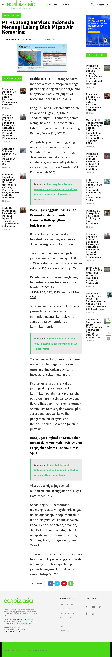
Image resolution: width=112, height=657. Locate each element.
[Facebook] (51, 583)
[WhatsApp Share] (108, 319)
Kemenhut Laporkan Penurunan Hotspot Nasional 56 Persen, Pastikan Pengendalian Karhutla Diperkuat (10, 186)
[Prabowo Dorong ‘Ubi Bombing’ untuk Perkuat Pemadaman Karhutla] (23, 91)
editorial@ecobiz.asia (22, 619)
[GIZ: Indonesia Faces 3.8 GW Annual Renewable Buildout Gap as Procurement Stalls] (107, 181)
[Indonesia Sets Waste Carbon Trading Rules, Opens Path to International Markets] (107, 68)
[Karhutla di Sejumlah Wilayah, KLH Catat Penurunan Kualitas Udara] (23, 150)
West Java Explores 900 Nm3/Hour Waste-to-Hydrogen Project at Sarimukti (94, 275)
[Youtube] (93, 607)
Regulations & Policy (11, 15)
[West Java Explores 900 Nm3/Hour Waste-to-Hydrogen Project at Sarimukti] (107, 269)
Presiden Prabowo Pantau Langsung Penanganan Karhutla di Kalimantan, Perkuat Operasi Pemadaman (9, 127)
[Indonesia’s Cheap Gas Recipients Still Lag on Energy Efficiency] (107, 213)
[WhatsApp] (71, 583)
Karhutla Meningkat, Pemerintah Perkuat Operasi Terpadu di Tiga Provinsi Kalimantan (10, 217)
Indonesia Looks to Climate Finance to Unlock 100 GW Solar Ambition (93, 161)
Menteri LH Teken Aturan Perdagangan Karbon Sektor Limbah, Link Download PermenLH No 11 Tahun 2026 (94, 132)
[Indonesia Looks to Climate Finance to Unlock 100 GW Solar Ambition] (107, 156)
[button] (108, 4)
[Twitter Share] (108, 332)
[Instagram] (99, 607)
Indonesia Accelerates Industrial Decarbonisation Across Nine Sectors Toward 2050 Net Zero (96, 301)
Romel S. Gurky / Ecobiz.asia (23, 39)
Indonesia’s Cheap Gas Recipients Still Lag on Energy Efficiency (93, 217)
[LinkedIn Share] (108, 326)
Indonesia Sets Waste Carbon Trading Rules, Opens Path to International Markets (94, 74)
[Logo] (20, 601)
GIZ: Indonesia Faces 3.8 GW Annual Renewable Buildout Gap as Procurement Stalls (94, 190)
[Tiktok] (93, 613)
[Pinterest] (64, 583)
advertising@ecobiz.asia (12, 631)
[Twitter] (57, 583)
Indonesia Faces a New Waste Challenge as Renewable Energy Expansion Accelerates (94, 328)
